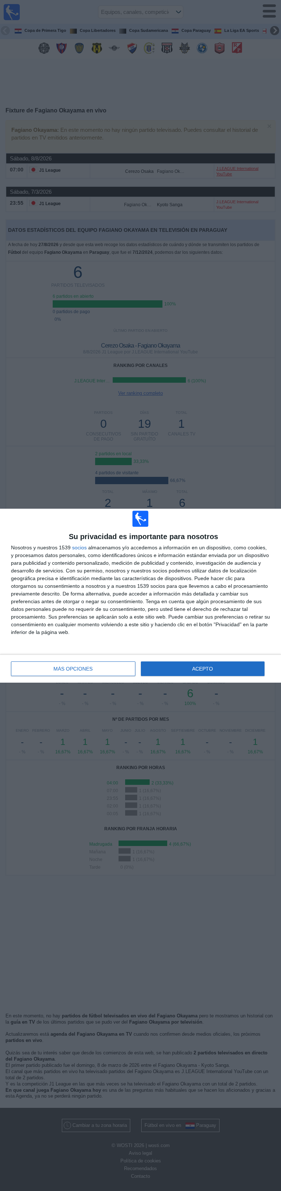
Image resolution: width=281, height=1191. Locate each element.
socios (79, 547)
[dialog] (140, 596)
